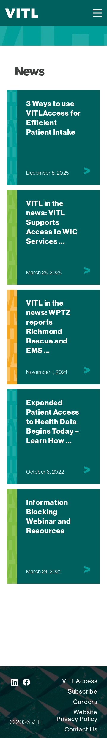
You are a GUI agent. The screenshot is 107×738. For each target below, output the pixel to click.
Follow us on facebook (26, 682)
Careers (85, 701)
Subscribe (82, 691)
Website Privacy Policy (76, 715)
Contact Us (80, 729)
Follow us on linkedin (14, 682)
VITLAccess (79, 681)
